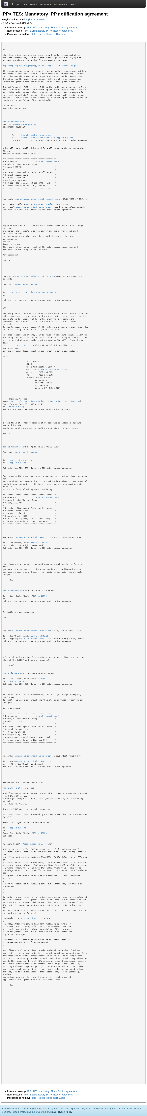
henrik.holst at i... (14, 788)
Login (16, 4)
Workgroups (59, 4)
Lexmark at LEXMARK (37, 543)
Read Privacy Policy (61, 1112)
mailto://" (10, 345)
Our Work (45, 4)
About (33, 4)
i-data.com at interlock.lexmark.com (38, 199)
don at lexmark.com (13, 122)
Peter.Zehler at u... (34, 844)
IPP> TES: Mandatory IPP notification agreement (52, 27)
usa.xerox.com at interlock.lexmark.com (46, 204)
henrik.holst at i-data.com (36, 135)
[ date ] (33, 34)
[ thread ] (42, 34)
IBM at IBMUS (40, 596)
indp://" (27, 345)
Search (73, 4)
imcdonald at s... (32, 918)
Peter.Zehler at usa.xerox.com (38, 138)
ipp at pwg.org (65, 138)
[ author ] (61, 34)
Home (24, 4)
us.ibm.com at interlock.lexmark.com (31, 537)
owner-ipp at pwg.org (24, 124)
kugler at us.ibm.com (21, 460)
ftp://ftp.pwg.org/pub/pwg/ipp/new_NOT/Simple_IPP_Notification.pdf (40, 66)
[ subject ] (52, 34)
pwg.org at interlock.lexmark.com (32, 207)
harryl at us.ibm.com (34, 19)
